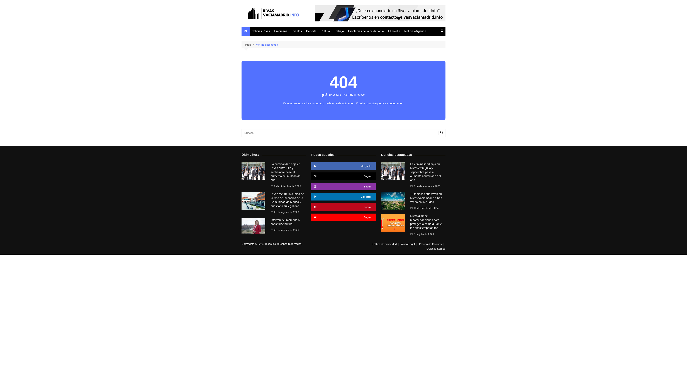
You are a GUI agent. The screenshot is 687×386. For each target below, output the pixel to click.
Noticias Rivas (261, 31)
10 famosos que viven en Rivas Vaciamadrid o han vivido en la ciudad (426, 198)
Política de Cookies (430, 244)
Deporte (311, 31)
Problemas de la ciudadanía (366, 31)
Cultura (325, 31)
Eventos (296, 31)
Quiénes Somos (436, 248)
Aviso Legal (408, 244)
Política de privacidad (384, 244)
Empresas (280, 31)
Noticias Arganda (415, 31)
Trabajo (339, 31)
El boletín (394, 31)
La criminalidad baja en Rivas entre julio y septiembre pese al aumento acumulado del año (286, 172)
